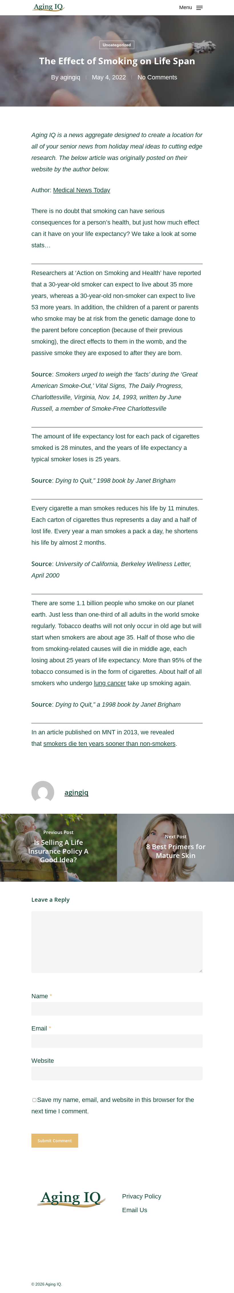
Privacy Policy (141, 1196)
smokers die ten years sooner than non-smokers (109, 743)
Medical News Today (81, 190)
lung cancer (110, 683)
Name (41, 996)
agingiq (70, 77)
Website (42, 1060)
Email (41, 1028)
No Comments (157, 77)
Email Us (134, 1210)
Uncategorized (117, 45)
